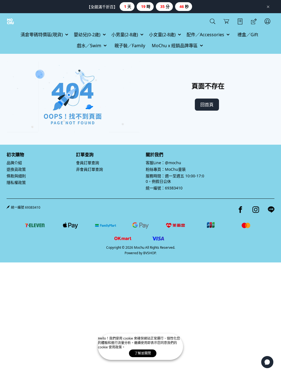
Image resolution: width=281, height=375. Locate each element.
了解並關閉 (142, 353)
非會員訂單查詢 (89, 169)
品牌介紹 (14, 162)
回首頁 (206, 105)
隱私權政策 (16, 182)
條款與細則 (16, 175)
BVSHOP (149, 253)
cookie (128, 338)
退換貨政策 (16, 169)
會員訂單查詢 (87, 162)
